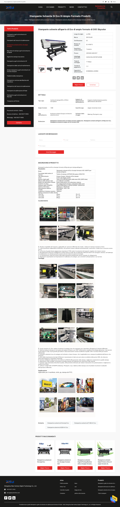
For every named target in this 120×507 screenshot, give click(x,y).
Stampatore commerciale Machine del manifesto (18, 81)
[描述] (111, 7)
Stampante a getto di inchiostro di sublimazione (16, 35)
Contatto (19, 123)
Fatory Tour (63, 486)
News (76, 483)
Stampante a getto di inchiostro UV (17, 61)
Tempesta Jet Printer (13, 101)
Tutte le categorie (102, 493)
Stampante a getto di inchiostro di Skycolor (16, 95)
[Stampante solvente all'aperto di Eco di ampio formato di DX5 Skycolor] (54, 48)
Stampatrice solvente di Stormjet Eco (58, 423)
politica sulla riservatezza (80, 493)
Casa (26, 20)
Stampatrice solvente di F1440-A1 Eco (85, 423)
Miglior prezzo (79, 85)
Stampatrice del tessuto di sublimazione (18, 86)
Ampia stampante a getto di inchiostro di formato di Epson (18, 70)
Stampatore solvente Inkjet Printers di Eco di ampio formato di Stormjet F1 (105, 462)
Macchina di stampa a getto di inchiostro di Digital (18, 51)
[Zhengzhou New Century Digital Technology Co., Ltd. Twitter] (105, 2)
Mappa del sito (78, 490)
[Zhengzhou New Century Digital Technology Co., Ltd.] (10, 7)
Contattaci (93, 85)
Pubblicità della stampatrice (15, 76)
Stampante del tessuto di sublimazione (18, 40)
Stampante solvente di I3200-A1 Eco (57, 427)
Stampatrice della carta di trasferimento (18, 65)
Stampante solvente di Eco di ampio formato (41, 20)
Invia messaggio (51, 152)
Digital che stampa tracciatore (15, 56)
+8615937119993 (24, 114)
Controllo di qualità (64, 490)
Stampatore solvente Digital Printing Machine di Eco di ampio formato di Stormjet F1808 (85, 462)
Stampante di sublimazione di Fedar (17, 90)
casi (76, 486)
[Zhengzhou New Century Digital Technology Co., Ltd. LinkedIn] (108, 2)
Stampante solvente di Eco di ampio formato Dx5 (64, 462)
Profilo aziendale (64, 483)
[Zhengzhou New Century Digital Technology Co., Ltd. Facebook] (103, 2)
